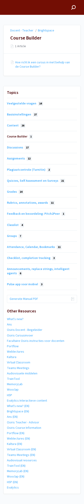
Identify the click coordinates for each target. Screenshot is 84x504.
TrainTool (13, 379)
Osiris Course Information (24, 428)
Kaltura (11, 357)
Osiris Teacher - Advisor (23, 422)
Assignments (18, 158)
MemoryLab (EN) (17, 471)
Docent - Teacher (21, 30)
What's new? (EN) (18, 406)
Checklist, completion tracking (31, 258)
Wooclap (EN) (15, 476)
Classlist (15, 225)
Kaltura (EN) (14, 444)
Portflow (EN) (15, 433)
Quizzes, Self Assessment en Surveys (35, 181)
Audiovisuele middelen (22, 373)
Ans (9, 324)
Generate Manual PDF (24, 299)
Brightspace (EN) (18, 411)
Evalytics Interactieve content (27, 400)
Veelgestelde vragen (24, 103)
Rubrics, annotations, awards (30, 203)
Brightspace (46, 30)
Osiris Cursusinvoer (20, 335)
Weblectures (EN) (18, 438)
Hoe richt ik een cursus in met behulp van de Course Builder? (42, 64)
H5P (9, 395)
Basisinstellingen (22, 114)
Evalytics (13, 487)
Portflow (13, 346)
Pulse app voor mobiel (24, 284)
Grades (14, 192)
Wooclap (13, 389)
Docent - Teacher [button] (17, 2)
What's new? (15, 319)
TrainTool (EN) (16, 466)
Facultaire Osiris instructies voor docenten (35, 341)
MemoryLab (15, 384)
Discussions (18, 147)
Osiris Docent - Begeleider (24, 330)
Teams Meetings (18, 368)
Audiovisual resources (22, 460)
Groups (14, 236)
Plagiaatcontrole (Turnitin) (28, 170)
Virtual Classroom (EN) (21, 449)
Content (15, 125)
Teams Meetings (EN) (21, 455)
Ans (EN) (12, 417)
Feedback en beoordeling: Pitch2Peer (35, 214)
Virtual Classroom (18, 362)
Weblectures (15, 351)
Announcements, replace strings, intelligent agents (38, 271)
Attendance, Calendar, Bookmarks (33, 247)
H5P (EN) (12, 482)
